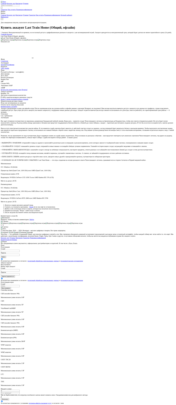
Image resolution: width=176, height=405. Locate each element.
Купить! (24, 90)
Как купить (12, 9)
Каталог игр (11, 3)
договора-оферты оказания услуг (40, 403)
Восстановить (6, 288)
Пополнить (5, 399)
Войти (32, 219)
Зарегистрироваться (8, 276)
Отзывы (25, 3)
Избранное (4, 17)
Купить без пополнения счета (11, 90)
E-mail (3, 249)
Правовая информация (24, 9)
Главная (3, 3)
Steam (31, 207)
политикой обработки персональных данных (43, 261)
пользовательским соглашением (72, 261)
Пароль (3, 253)
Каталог (9, 34)
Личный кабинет (66, 15)
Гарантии (4, 9)
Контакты (19, 3)
